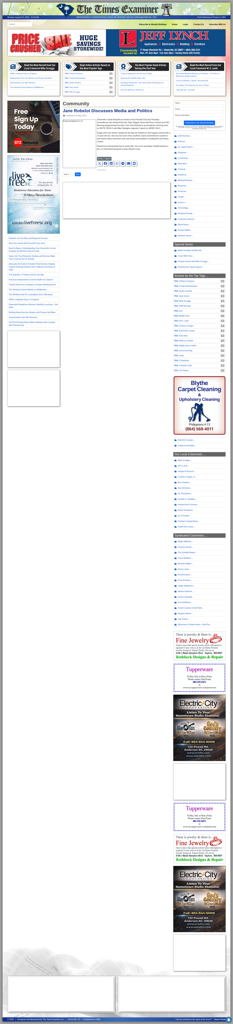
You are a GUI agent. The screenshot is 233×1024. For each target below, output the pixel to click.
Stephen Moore (184, 613)
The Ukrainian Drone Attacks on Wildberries (27, 87)
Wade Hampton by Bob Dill (189, 250)
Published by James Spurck (190, 267)
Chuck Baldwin (184, 558)
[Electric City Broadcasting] (199, 728)
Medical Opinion (185, 591)
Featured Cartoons (186, 219)
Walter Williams (184, 541)
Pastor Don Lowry (185, 527)
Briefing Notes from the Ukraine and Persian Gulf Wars (31, 78)
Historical (182, 175)
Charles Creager (186, 326)
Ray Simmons (184, 488)
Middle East (184, 316)
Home (174, 24)
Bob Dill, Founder (185, 440)
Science (181, 202)
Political (181, 141)
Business (182, 186)
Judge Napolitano (185, 586)
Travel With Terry (185, 256)
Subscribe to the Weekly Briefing (199, 123)
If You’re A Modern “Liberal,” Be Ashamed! (192, 81)
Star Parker (183, 619)
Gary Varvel (73, 87)
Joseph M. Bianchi (186, 471)
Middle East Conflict (187, 346)
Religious (182, 153)
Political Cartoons (76, 73)
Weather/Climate (185, 213)
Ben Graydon (183, 482)
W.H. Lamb (184, 321)
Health (181, 197)
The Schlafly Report (186, 552)
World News (183, 225)
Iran (180, 311)
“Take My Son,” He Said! (185, 90)
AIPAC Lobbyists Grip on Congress (23, 73)
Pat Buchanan (184, 575)
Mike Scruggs (74, 92)
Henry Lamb (183, 569)
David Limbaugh (185, 597)
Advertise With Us (217, 24)
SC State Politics (185, 147)
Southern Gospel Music (188, 521)
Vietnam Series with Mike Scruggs (192, 261)
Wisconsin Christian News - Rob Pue (194, 624)
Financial (182, 191)
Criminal (181, 169)
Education (182, 164)
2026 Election (185, 306)
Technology (183, 208)
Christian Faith (185, 365)
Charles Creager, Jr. (186, 477)
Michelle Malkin (184, 564)
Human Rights (184, 230)
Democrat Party (185, 351)
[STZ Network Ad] (33, 127)
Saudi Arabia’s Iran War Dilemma (22, 83)
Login (185, 24)
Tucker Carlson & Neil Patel (190, 608)
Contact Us (198, 24)
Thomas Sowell (184, 547)
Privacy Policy (194, 127)
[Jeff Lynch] (116, 43)
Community (183, 158)
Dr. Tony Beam (184, 494)
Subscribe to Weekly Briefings (153, 24)
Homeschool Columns (187, 505)
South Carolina (75, 83)
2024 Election (184, 136)
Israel (181, 356)
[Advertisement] (33, 349)
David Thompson (185, 510)
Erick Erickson (184, 580)
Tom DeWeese (184, 602)
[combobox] (19, 24)
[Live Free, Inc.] (33, 194)
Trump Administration (77, 78)
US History (183, 370)
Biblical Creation (186, 341)
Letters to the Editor (186, 446)
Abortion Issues (184, 236)
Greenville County (187, 331)
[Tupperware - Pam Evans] (199, 678)
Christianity (184, 360)
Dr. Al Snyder (183, 516)
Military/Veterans (185, 180)
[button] (99, 163)
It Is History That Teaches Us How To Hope (192, 85)
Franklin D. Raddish (186, 499)
